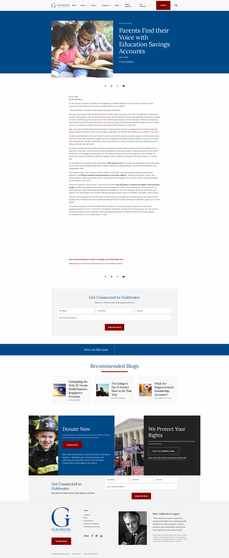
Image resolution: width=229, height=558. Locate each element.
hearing (72, 139)
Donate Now (72, 445)
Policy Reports (128, 5)
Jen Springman (75, 400)
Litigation (105, 5)
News (117, 5)
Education (125, 23)
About (83, 5)
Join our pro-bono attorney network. (167, 457)
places (98, 214)
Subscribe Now (114, 327)
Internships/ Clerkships (92, 527)
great (93, 214)
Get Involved (143, 5)
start (105, 214)
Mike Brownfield (119, 398)
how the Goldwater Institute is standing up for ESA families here (98, 259)
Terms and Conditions (90, 554)
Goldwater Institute (163, 398)
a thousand (77, 141)
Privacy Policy (76, 554)
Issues (93, 5)
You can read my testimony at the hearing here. (106, 117)
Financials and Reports (91, 524)
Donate (163, 5)
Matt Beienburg (127, 62)
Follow (86, 536)
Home (74, 5)
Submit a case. (163, 451)
